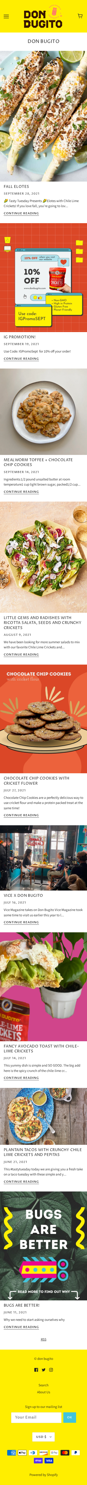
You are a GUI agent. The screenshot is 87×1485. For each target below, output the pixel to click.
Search (43, 1385)
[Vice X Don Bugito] (43, 859)
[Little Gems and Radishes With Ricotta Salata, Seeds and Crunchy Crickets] (43, 559)
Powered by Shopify (43, 1474)
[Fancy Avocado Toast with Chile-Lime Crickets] (43, 988)
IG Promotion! (19, 337)
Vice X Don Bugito (23, 895)
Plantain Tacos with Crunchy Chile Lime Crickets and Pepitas (43, 1152)
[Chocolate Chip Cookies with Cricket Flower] (43, 721)
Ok (69, 1417)
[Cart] (81, 16)
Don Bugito (43, 42)
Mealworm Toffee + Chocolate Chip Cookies (38, 462)
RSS (43, 1339)
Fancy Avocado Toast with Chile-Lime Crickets (41, 1049)
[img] (36, 1369)
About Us (43, 1392)
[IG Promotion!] (43, 279)
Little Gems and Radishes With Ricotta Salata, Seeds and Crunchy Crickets (42, 622)
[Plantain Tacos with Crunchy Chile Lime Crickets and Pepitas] (43, 1118)
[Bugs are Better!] (43, 1247)
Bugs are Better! (21, 1305)
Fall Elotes (16, 186)
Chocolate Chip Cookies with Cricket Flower (37, 781)
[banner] (42, 16)
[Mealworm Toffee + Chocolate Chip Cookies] (43, 414)
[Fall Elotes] (43, 118)
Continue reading (21, 213)
